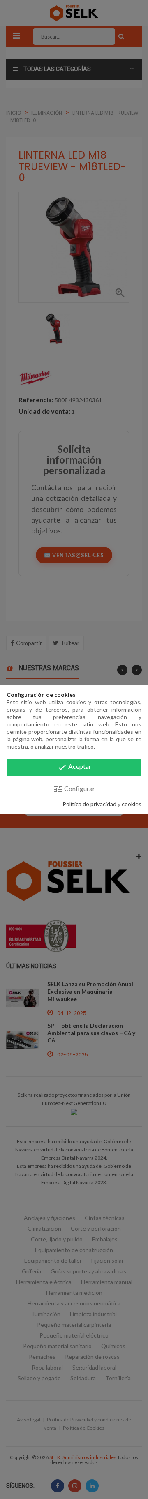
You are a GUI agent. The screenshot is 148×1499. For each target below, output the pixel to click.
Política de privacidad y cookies (101, 803)
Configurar (74, 789)
